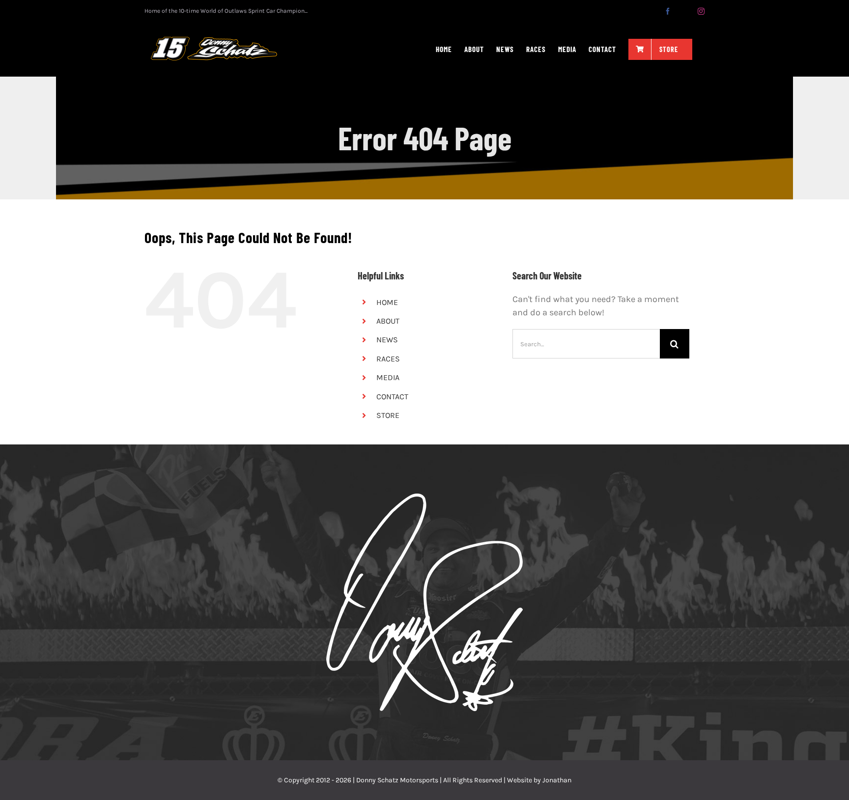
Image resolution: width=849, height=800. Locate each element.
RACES (388, 358)
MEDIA (387, 377)
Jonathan (556, 780)
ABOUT (387, 321)
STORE (387, 415)
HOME (387, 302)
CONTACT (392, 396)
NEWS (387, 339)
